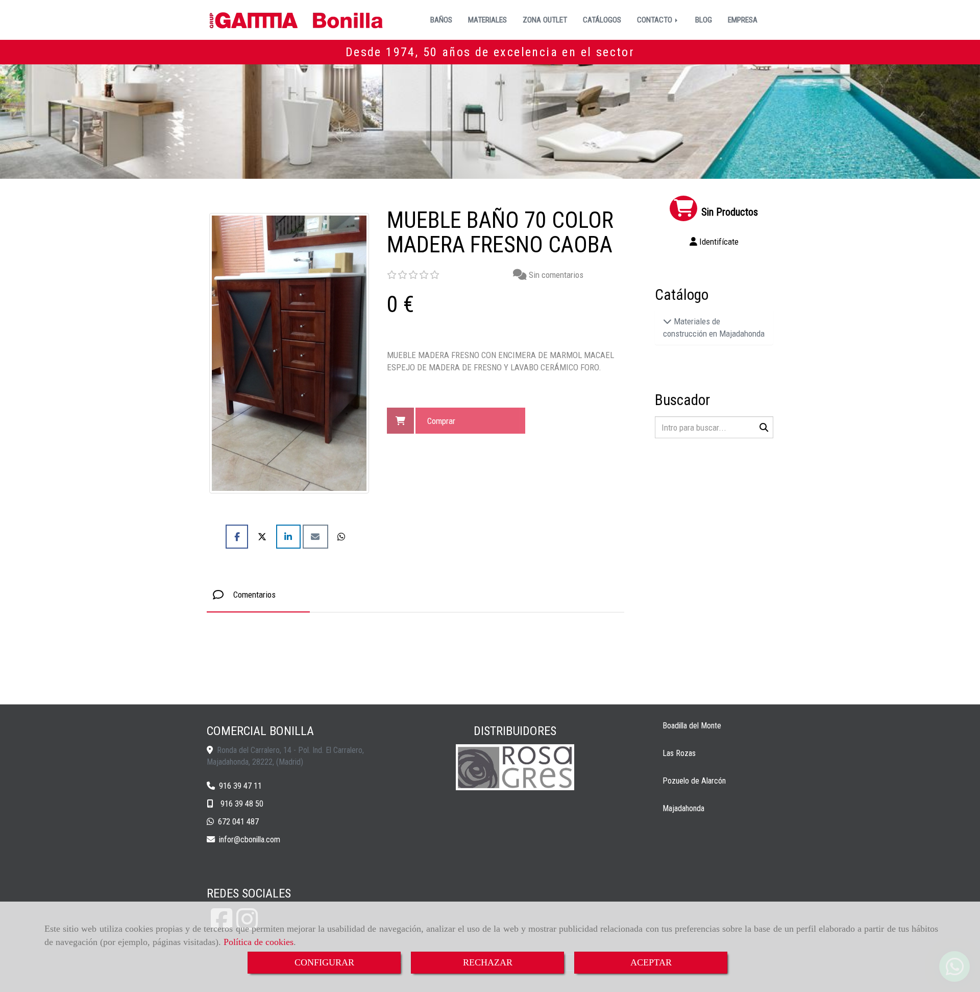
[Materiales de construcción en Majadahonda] (667, 321)
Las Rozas (679, 753)
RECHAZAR (487, 962)
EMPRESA (742, 20)
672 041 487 (238, 821)
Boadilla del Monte (692, 725)
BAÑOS (441, 20)
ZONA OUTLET (545, 20)
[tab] (258, 594)
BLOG (703, 20)
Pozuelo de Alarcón (694, 781)
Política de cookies (258, 942)
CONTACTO (655, 20)
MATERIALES (487, 20)
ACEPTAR (651, 962)
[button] (714, 241)
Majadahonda (683, 808)
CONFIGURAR (324, 962)
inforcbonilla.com (249, 839)
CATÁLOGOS (602, 20)
